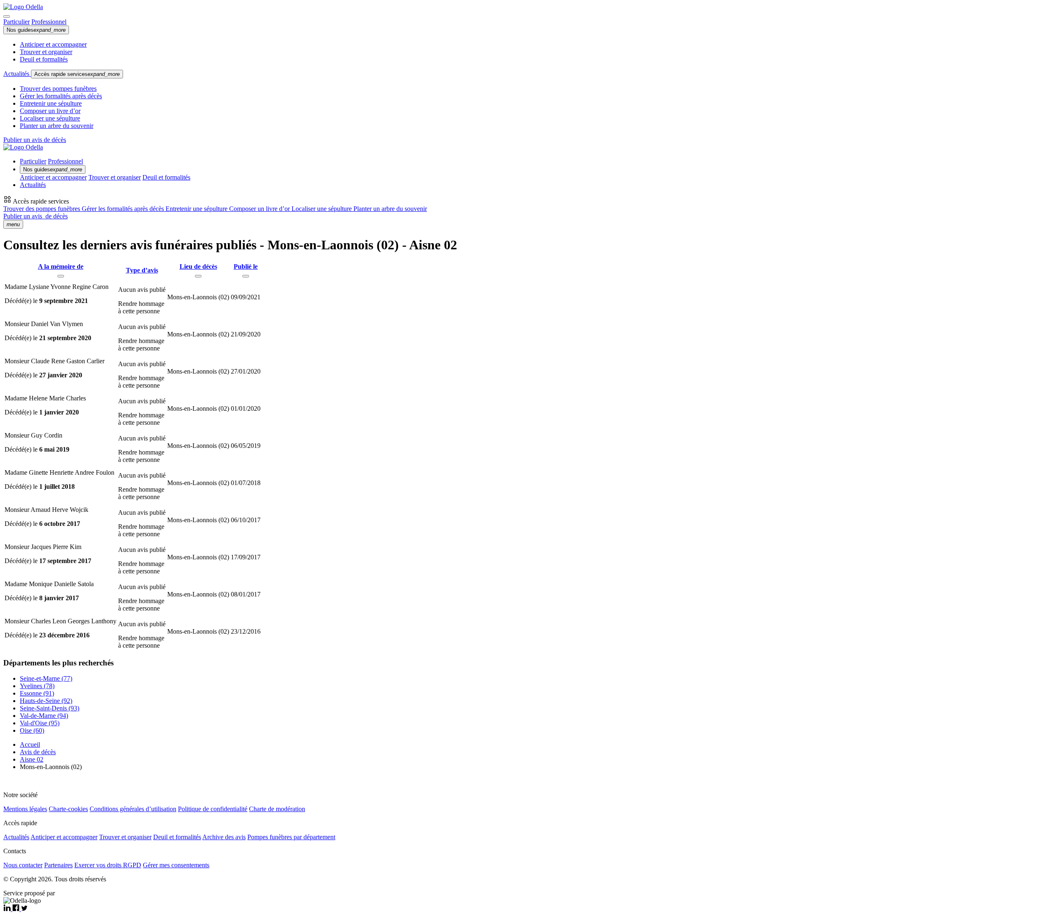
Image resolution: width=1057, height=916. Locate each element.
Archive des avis (224, 836)
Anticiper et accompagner (53, 44)
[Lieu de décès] (198, 276)
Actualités (17, 73)
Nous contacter (23, 865)
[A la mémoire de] (60, 276)
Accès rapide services (77, 74)
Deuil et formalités (44, 59)
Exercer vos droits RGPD (107, 865)
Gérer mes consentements (176, 865)
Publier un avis (35, 216)
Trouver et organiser (46, 51)
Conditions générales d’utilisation (133, 808)
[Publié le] (245, 276)
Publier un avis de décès (34, 139)
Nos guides (36, 30)
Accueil (30, 744)
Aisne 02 (31, 759)
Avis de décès (38, 751)
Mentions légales (25, 808)
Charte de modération (277, 808)
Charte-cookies (68, 808)
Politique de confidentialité (212, 808)
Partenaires (58, 865)
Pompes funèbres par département (291, 836)
